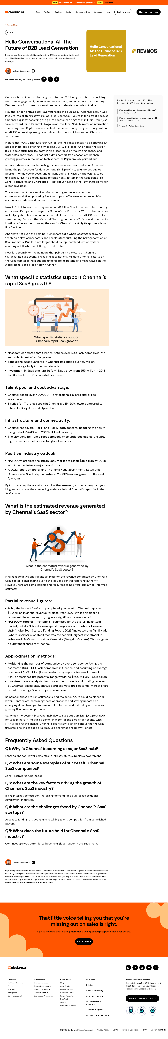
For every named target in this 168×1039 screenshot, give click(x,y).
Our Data (58, 12)
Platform (47, 12)
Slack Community (94, 990)
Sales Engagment (15, 996)
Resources (98, 12)
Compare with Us (83, 12)
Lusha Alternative (41, 993)
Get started (84, 941)
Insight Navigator (67, 996)
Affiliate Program (94, 1009)
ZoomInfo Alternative (42, 986)
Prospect (11, 989)
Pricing (69, 12)
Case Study (65, 986)
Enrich (10, 986)
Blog (62, 983)
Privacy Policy (103, 1030)
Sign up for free (148, 12)
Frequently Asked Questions (131, 126)
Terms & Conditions (130, 1030)
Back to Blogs (12, 25)
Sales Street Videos (68, 1006)
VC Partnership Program (93, 1003)
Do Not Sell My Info (159, 1030)
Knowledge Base (66, 989)
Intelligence (12, 993)
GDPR (115, 1030)
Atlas (38, 12)
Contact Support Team (97, 1015)
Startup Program (94, 996)
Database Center (67, 993)
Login (108, 12)
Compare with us (41, 983)
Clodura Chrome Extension (142, 998)
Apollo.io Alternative (42, 989)
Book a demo (123, 12)
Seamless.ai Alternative (43, 996)
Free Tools (64, 999)
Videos (63, 1002)
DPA (145, 1030)
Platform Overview (15, 983)
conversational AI (16, 196)
